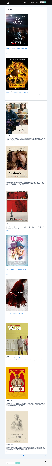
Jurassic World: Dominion (12, 91)
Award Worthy (12, 136)
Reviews (28, 2)
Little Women (9, 135)
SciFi (19, 92)
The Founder (9, 400)
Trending (21, 48)
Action (11, 92)
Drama (19, 48)
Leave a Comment (8, 48)
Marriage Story (9, 179)
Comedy (17, 48)
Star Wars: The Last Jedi (11, 312)
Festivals (32, 2)
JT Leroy (8, 267)
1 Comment (8, 92)
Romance (18, 136)
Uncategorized (22, 92)
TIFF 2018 (16, 269)
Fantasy (17, 92)
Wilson (7, 356)
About (37, 2)
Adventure (13, 92)
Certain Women (9, 444)
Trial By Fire (9, 223)
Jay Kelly (8, 47)
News (25, 2)
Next (45, 455)
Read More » (8, 53)
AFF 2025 (13, 48)
